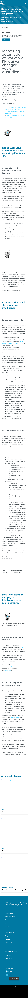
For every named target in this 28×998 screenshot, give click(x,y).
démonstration (15, 717)
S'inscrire (6, 39)
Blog (6, 936)
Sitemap (14, 989)
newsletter (8, 670)
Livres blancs (8, 942)
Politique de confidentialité (14, 992)
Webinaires (8, 946)
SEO (3, 809)
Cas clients (8, 939)
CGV (14, 994)
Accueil (3, 21)
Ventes (7, 926)
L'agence (8, 955)
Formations (8, 920)
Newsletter (8, 958)
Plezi (21, 647)
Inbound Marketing (10, 21)
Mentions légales (14, 986)
